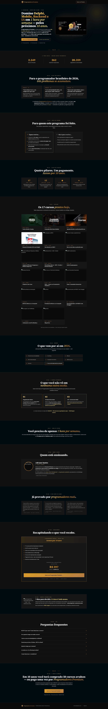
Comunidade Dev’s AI (77, 705)
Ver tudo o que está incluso (44, 39)
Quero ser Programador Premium (29, 39)
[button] (71, 26)
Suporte (85, 705)
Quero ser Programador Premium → (54, 575)
